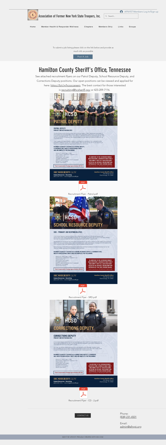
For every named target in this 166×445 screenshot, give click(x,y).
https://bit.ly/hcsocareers (65, 85)
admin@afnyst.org (130, 426)
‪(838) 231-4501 (128, 417)
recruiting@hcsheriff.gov (75, 89)
